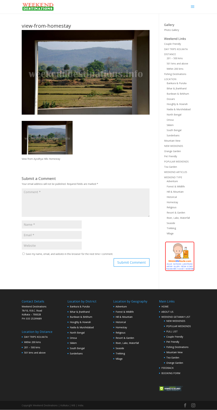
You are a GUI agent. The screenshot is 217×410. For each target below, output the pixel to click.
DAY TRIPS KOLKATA (176, 49)
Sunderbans (173, 135)
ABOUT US (167, 311)
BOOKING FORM (170, 373)
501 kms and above (177, 63)
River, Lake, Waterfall (178, 217)
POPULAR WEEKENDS (176, 161)
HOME (165, 306)
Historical (172, 197)
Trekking (171, 228)
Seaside (171, 223)
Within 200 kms (175, 68)
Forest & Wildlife (176, 186)
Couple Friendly (172, 43)
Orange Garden (172, 151)
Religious (171, 207)
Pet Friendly (170, 156)
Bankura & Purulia (176, 83)
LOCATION (170, 79)
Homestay (172, 202)
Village (170, 233)
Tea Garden (170, 166)
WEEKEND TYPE (173, 177)
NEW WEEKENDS (173, 146)
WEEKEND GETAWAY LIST (175, 316)
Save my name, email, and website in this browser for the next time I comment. (69, 254)
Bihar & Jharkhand (176, 88)
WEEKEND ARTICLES (175, 172)
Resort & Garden (176, 212)
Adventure (172, 181)
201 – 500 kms (175, 58)
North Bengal (174, 114)
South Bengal (174, 130)
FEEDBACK (167, 367)
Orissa (170, 119)
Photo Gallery (171, 30)
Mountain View (172, 140)
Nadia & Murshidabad (179, 109)
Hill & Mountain (175, 191)
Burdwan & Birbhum (178, 93)
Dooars (171, 99)
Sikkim (170, 125)
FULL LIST (172, 331)
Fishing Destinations (175, 74)
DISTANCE (170, 54)
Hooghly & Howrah (177, 104)
